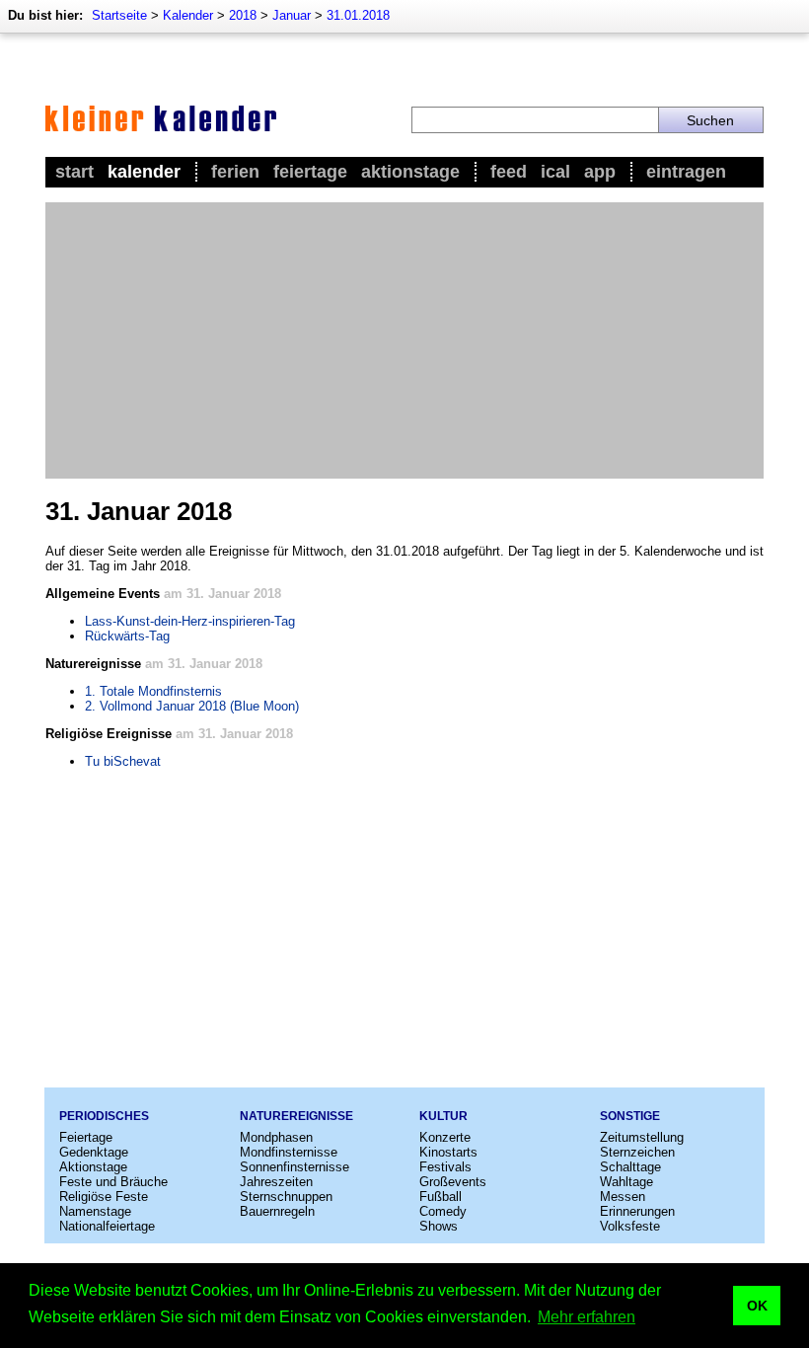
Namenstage (95, 1211)
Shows (438, 1226)
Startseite (119, 15)
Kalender (188, 15)
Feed (508, 172)
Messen (622, 1196)
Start (74, 172)
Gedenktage (93, 1152)
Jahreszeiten (276, 1181)
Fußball (440, 1196)
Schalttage (630, 1167)
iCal (555, 172)
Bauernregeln (277, 1211)
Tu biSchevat (123, 761)
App (600, 172)
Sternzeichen (637, 1152)
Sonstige (630, 1116)
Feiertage (310, 172)
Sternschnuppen (286, 1196)
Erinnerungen (637, 1211)
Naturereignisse (296, 1116)
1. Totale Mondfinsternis (153, 691)
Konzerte (445, 1137)
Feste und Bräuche (113, 1181)
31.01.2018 (358, 15)
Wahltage (626, 1181)
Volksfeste (630, 1226)
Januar (291, 15)
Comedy (443, 1211)
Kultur (443, 1116)
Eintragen (686, 172)
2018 (243, 15)
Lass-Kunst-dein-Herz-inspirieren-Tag (190, 621)
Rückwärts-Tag (127, 636)
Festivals (445, 1167)
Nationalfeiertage (107, 1226)
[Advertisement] (404, 340)
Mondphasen (276, 1137)
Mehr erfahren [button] (586, 1317)
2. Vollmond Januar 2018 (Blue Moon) (192, 706)
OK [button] (757, 1305)
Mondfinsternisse (288, 1152)
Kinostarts (448, 1152)
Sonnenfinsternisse (294, 1167)
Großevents (452, 1181)
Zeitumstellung (642, 1137)
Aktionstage (410, 172)
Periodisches (104, 1116)
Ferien (235, 172)
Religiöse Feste (103, 1196)
